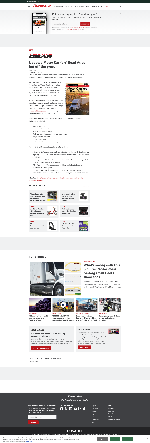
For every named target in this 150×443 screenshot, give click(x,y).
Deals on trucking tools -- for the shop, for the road (69, 211)
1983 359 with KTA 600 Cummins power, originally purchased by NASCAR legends (63, 318)
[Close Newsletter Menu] (121, 13)
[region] (75, 439)
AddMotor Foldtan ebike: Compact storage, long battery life (37, 212)
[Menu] (29, 6)
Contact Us (115, 434)
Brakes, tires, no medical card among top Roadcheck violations (109, 318)
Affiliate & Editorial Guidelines (101, 434)
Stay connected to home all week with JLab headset (37, 226)
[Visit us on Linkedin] (70, 408)
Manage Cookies (86, 434)
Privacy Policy (68, 29)
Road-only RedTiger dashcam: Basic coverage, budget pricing (69, 197)
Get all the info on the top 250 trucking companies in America (48, 334)
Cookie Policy (28, 441)
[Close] (147, 439)
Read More (84, 347)
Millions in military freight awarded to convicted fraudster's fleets (38, 318)
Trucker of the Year (83, 314)
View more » (86, 186)
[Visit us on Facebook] (61, 408)
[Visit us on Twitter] (66, 408)
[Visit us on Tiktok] (84, 408)
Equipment (103, 314)
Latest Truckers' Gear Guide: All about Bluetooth (69, 226)
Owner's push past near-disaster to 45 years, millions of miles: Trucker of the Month (86, 318)
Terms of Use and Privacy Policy (78, 27)
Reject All (114, 439)
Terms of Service (77, 29)
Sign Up (33, 422)
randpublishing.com (38, 111)
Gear (31, 50)
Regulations (33, 314)
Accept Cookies (127, 439)
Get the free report (41, 348)
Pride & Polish (57, 314)
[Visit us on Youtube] (75, 408)
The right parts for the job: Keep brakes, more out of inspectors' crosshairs (38, 197)
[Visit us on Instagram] (79, 408)
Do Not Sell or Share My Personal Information (65, 434)
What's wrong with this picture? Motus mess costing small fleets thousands (102, 271)
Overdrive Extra (89, 261)
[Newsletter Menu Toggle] (121, 6)
